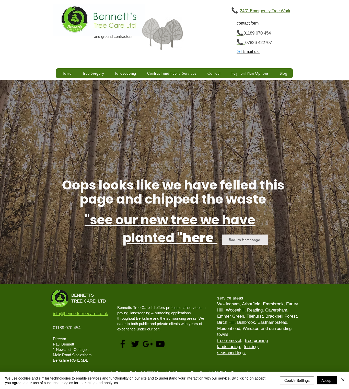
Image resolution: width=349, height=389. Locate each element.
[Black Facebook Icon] (122, 344)
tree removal (229, 340)
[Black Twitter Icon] (135, 344)
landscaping (228, 346)
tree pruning (256, 340)
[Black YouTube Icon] (160, 344)
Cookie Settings (297, 380)
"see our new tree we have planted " (170, 229)
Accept (326, 380)
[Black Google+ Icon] (147, 344)
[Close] (343, 380)
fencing (251, 346)
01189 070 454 (257, 33)
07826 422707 (258, 42)
